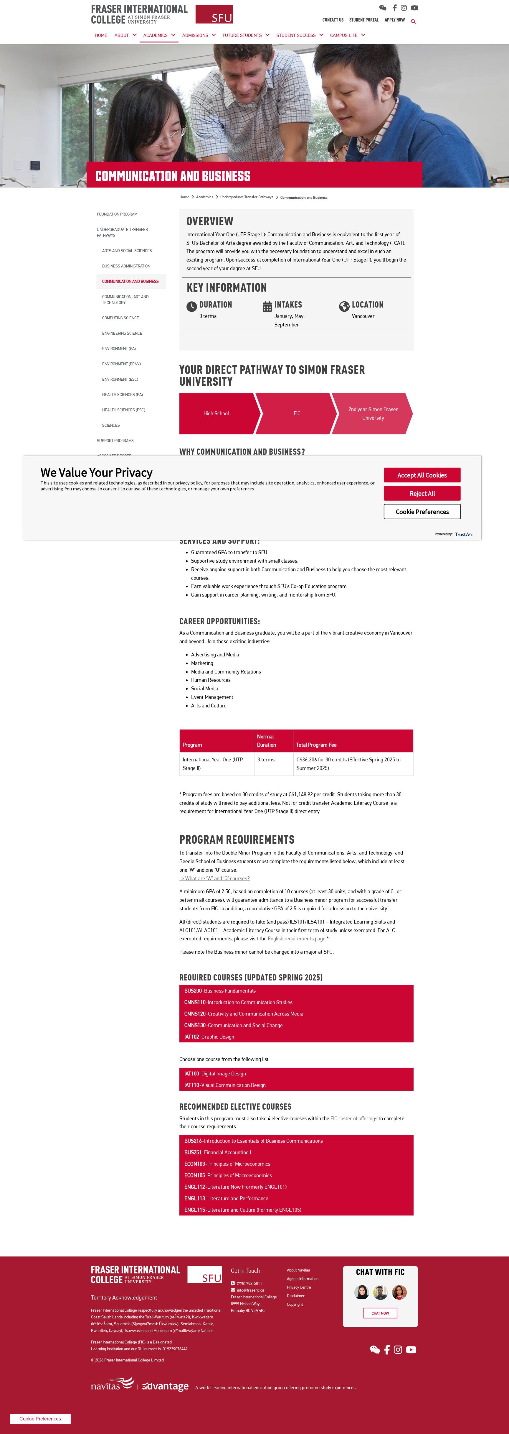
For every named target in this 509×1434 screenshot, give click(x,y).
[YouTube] (414, 8)
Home (184, 197)
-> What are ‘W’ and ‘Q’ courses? (214, 878)
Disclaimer (296, 1295)
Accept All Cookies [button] (422, 475)
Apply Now (395, 20)
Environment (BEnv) (121, 364)
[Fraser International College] (162, 14)
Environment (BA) (119, 348)
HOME (101, 35)
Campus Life (344, 35)
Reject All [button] (422, 493)
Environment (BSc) (120, 379)
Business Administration (126, 266)
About (122, 35)
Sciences (111, 425)
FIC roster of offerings (353, 1118)
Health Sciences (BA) (122, 394)
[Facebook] (393, 8)
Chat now (380, 1313)
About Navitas (298, 1270)
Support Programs (115, 440)
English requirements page (296, 938)
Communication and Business (130, 281)
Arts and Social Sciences (127, 250)
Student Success (296, 35)
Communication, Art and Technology (125, 299)
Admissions (195, 35)
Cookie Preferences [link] (40, 1418)
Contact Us (333, 20)
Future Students (242, 35)
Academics (155, 35)
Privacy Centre (299, 1287)
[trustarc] (464, 534)
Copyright (295, 1304)
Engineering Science (122, 333)
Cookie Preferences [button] (422, 511)
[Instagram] (403, 8)
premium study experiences (329, 1387)
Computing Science (120, 318)
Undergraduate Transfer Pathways (122, 232)
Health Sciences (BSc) (123, 410)
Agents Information (302, 1278)
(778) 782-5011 (249, 1283)
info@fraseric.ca (250, 1290)
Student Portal (364, 20)
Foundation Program (117, 214)
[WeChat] (383, 8)
